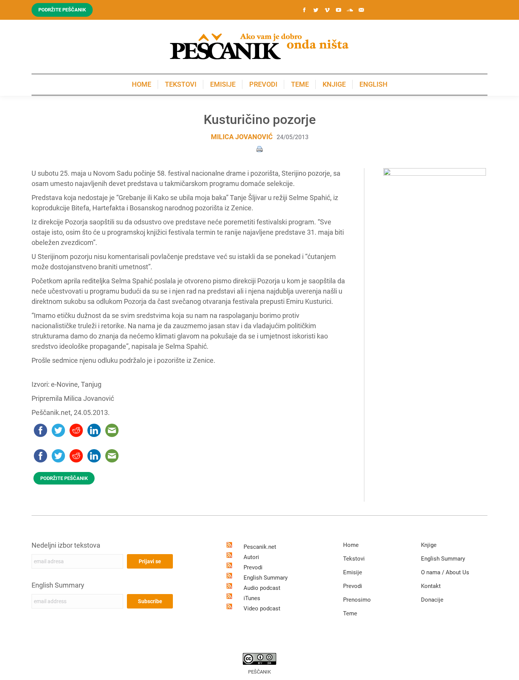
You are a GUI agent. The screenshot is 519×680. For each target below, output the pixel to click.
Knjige (429, 545)
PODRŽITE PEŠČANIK (64, 478)
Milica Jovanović (242, 137)
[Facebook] (304, 10)
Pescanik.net (260, 546)
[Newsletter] (361, 10)
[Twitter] (316, 10)
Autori (251, 557)
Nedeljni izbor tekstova (66, 545)
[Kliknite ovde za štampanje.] (259, 148)
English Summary (58, 585)
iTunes (252, 598)
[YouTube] (338, 10)
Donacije (432, 599)
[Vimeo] (327, 10)
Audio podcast (262, 588)
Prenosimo (357, 599)
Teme (350, 613)
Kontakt (431, 586)
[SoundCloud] (350, 10)
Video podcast (262, 608)
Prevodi (253, 567)
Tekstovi (354, 558)
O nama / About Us (445, 572)
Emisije (352, 572)
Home (351, 545)
